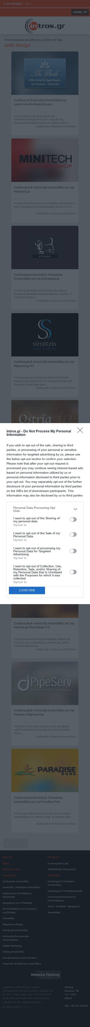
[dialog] (45, 513)
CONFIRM (27, 590)
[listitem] (45, 509)
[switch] (73, 519)
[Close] (81, 431)
